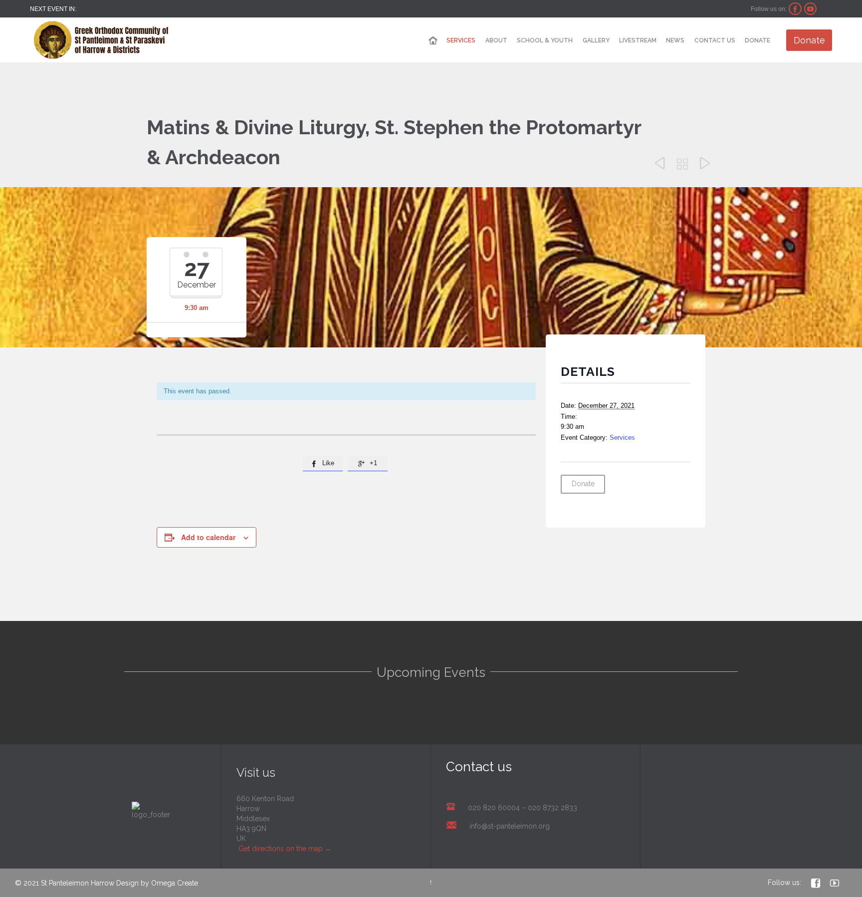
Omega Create (174, 883)
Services (622, 437)
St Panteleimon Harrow (77, 883)
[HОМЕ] (433, 40)
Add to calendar (208, 537)
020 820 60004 (494, 808)
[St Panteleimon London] (101, 39)
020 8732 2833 (552, 808)
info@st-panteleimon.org (509, 826)
